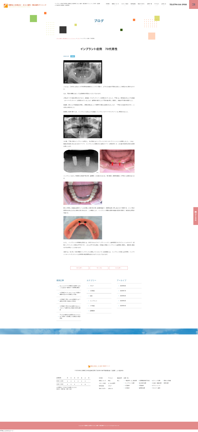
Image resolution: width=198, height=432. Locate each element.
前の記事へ (79, 268)
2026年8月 (123, 285)
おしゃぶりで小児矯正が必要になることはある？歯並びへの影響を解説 (70, 286)
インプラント (93, 300)
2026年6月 (123, 295)
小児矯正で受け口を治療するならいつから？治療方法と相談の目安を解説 (70, 307)
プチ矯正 (92, 305)
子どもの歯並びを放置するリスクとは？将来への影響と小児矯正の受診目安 (70, 316)
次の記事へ (118, 268)
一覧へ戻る (99, 268)
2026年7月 (123, 290)
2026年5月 (123, 300)
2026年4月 (123, 305)
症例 (73, 56)
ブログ (92, 285)
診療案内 (92, 310)
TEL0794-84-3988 (178, 4)
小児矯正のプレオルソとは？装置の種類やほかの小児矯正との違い (70, 293)
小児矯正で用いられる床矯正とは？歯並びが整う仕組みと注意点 (70, 300)
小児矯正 (92, 290)
